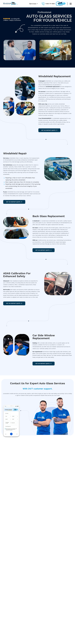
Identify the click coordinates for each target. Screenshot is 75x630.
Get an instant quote (42, 250)
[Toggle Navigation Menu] (70, 3)
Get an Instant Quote (48, 130)
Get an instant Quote (42, 363)
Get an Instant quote (13, 303)
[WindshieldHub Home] (10, 5)
